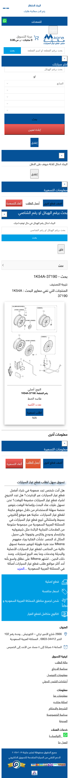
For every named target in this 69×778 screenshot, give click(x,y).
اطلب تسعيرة (34, 412)
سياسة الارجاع (59, 668)
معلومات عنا (60, 695)
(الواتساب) (55, 735)
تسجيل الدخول (18, 30)
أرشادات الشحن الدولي (54, 681)
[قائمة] (7, 8)
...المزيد (22, 568)
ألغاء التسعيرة (14, 203)
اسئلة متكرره (60, 701)
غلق (61, 249)
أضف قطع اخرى (53, 203)
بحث (12, 50)
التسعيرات (37, 21)
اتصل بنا (62, 742)
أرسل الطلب (32, 203)
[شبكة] (4, 8)
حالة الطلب (61, 662)
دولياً (64, 605)
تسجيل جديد (36, 30)
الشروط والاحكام (58, 708)
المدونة (63, 720)
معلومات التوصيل (57, 674)
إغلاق (34, 142)
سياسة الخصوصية (57, 714)
